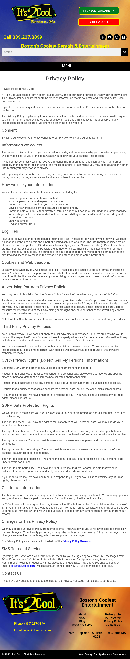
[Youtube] (110, 37)
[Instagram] (117, 37)
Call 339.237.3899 (22, 37)
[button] (65, 65)
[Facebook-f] (103, 37)
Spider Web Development (113, 654)
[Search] (124, 52)
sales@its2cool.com (23, 565)
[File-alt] (124, 37)
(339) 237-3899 (34, 623)
